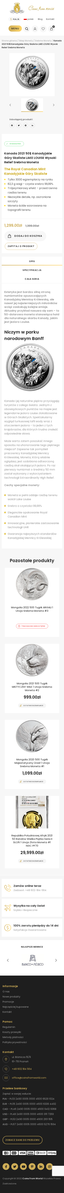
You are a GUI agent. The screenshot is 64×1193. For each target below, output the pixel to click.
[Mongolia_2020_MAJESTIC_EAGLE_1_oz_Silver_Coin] (32, 754)
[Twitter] (18, 126)
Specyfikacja (32, 270)
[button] (10, 105)
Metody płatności (13, 1037)
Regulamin (9, 1027)
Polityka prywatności (15, 1042)
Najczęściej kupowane (16, 1007)
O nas (6, 991)
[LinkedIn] (32, 126)
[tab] (32, 261)
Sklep (21, 40)
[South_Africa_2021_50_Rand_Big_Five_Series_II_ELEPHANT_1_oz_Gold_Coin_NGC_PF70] (32, 832)
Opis (32, 261)
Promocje (8, 1001)
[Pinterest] (25, 126)
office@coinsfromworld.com (29, 1077)
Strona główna (9, 40)
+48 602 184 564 (22, 1069)
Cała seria (32, 279)
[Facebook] (12, 126)
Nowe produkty (11, 996)
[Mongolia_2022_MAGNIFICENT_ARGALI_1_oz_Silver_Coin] (32, 602)
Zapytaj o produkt (21, 246)
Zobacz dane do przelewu (22, 1140)
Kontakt (50, 19)
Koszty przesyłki (12, 1032)
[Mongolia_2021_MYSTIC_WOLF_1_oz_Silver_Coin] (32, 678)
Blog (40, 19)
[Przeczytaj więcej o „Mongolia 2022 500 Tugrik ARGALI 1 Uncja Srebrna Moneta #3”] (26, 636)
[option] (32, 72)
